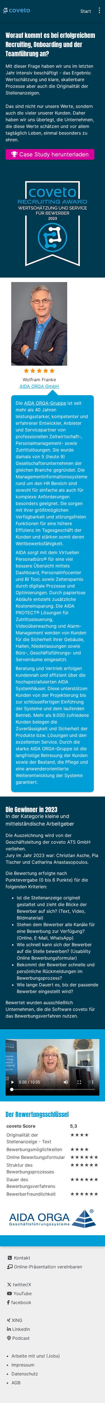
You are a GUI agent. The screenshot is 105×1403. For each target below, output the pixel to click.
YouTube (22, 1293)
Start (85, 11)
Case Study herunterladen (53, 154)
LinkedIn (20, 1329)
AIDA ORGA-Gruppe (45, 403)
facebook (20, 1302)
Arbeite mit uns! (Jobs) (35, 1356)
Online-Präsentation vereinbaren (47, 1267)
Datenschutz (24, 1374)
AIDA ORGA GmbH (39, 386)
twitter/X (21, 1284)
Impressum (22, 1365)
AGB (15, 1382)
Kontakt (21, 1258)
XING (16, 1320)
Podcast (20, 1338)
